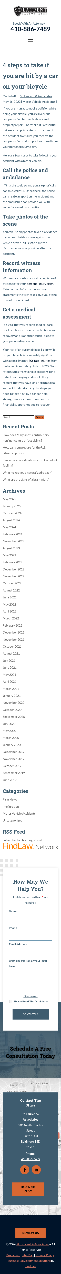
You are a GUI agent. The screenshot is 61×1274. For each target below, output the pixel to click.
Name (12, 911)
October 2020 (12, 710)
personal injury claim (40, 283)
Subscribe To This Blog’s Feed (22, 840)
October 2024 (12, 513)
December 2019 (13, 752)
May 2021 (9, 674)
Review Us (30, 1233)
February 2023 (12, 562)
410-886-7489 (30, 29)
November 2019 (13, 759)
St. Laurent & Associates (36, 96)
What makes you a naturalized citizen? (28, 472)
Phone (13, 927)
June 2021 (9, 667)
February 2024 (12, 534)
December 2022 (13, 569)
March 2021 (11, 688)
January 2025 (12, 506)
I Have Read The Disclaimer (32, 1001)
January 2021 (12, 695)
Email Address (19, 944)
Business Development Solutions (29, 1260)
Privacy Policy (45, 1255)
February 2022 (12, 625)
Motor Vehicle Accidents (39, 101)
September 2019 (14, 773)
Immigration (11, 806)
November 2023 (13, 541)
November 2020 (13, 702)
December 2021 (13, 632)
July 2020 (9, 724)
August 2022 (11, 590)
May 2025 (9, 499)
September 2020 (14, 716)
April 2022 (9, 611)
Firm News (10, 799)
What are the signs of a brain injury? (26, 479)
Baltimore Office (28, 1189)
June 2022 (9, 597)
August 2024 (11, 520)
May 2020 (9, 731)
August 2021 (11, 653)
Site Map (28, 1255)
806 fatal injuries (39, 360)
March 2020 (11, 737)
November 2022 (13, 576)
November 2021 (13, 639)
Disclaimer (31, 996)
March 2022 (11, 618)
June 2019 (9, 780)
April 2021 (9, 681)
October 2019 (12, 766)
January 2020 (12, 745)
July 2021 (9, 660)
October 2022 (12, 583)
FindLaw (30, 1266)
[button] (30, 39)
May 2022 (9, 604)
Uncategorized (12, 820)
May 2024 (9, 527)
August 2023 (11, 548)
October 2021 (12, 646)
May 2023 (9, 555)
